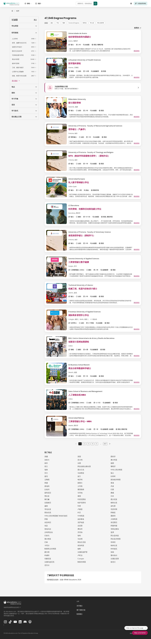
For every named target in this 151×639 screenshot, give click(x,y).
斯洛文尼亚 (82, 542)
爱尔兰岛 (81, 470)
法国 (79, 463)
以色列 (46, 489)
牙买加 (80, 532)
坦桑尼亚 (47, 558)
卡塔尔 (46, 545)
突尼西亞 (114, 522)
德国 (112, 463)
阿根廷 (113, 512)
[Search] (95, 3)
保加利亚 (81, 545)
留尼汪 (113, 562)
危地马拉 (47, 529)
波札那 (113, 506)
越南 (46, 506)
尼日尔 (46, 565)
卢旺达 (80, 555)
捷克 (46, 476)
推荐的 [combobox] (136, 28)
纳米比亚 (114, 545)
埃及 (46, 526)
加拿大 (46, 460)
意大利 (80, 460)
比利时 (113, 476)
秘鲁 (79, 549)
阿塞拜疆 (114, 526)
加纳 (112, 552)
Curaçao (81, 558)
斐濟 (112, 532)
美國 (46, 456)
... (100, 444)
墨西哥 (113, 516)
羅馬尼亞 (47, 493)
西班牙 (113, 456)
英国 (79, 456)
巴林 (46, 542)
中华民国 (81, 516)
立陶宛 (46, 479)
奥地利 (46, 486)
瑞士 (112, 473)
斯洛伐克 (47, 512)
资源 (39, 3)
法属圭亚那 (115, 558)
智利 (79, 535)
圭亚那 (80, 526)
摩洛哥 (80, 529)
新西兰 (80, 483)
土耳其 (80, 486)
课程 (28, 3)
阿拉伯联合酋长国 (84, 466)
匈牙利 (80, 479)
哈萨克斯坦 (82, 502)
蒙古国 (46, 552)
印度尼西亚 (82, 499)
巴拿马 (46, 535)
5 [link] (96, 444)
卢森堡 (80, 509)
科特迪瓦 (114, 549)
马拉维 (80, 539)
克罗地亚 (81, 522)
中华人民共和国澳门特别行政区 (55, 516)
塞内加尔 (114, 555)
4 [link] (92, 444)
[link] (17, 11)
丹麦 (112, 486)
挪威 (112, 493)
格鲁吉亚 (114, 502)
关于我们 (79, 606)
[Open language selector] (131, 3)
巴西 (112, 489)
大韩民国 (114, 519)
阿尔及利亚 (115, 535)
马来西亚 (81, 473)
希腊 (46, 483)
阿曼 (46, 519)
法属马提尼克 (49, 562)
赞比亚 (46, 496)
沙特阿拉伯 (48, 532)
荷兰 (46, 466)
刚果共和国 (82, 562)
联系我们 (79, 614)
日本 (112, 496)
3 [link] (88, 444)
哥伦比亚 (47, 509)
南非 (46, 463)
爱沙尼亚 (114, 499)
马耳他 (80, 493)
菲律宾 (113, 542)
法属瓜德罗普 (82, 552)
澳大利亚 (114, 460)
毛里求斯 (114, 509)
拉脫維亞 (47, 502)
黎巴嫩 (46, 499)
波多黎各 (81, 519)
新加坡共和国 (115, 479)
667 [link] (105, 444)
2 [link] (84, 444)
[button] (24, 39)
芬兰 (46, 473)
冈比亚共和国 (115, 539)
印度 (79, 506)
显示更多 (15, 81)
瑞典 (46, 470)
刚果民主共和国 (50, 549)
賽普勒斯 (81, 489)
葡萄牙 (113, 466)
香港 (112, 483)
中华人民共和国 (116, 470)
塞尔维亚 (47, 539)
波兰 (79, 476)
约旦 (79, 512)
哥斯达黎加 (115, 529)
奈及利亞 (47, 522)
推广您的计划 (81, 610)
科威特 (46, 555)
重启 (35, 20)
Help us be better (140, 633)
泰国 (79, 496)
